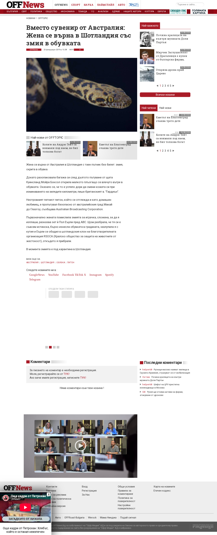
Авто (121, 4)
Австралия (32, 262)
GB (144, 392)
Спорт (75, 4)
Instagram (95, 274)
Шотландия (47, 262)
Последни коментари (163, 362)
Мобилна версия (55, 506)
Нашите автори (132, 11)
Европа (162, 11)
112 (92, 11)
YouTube (53, 274)
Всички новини (165, 94)
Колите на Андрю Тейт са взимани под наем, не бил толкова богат (60, 148)
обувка (60, 262)
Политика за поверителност (126, 499)
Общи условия (126, 486)
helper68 (147, 369)
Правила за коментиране (125, 492)
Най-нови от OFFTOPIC (47, 137)
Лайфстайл (105, 4)
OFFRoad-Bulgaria (74, 517)
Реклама (51, 490)
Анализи (103, 11)
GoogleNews (36, 274)
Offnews (61, 4)
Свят (24, 11)
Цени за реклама (56, 494)
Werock (92, 517)
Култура (149, 11)
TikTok (79, 274)
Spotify (109, 274)
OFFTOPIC (43, 18)
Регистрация (89, 490)
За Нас (86, 494)
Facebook (68, 274)
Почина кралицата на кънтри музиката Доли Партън (172, 38)
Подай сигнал (128, 517)
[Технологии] (134, 5)
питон (70, 262)
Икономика (68, 11)
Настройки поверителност (126, 507)
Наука (88, 4)
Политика (36, 11)
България (12, 11)
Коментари (40, 361)
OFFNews (34, 50)
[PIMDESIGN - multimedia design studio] (202, 527)
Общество (51, 11)
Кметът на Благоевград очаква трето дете (115, 146)
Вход (85, 486)
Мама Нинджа (108, 517)
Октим (146, 377)
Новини (30, 18)
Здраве (116, 11)
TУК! (67, 374)
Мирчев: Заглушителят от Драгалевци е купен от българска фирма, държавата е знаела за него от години (172, 59)
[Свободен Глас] (178, 12)
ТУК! (83, 377)
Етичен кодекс (162, 490)
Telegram (34, 279)
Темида (82, 11)
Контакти (51, 486)
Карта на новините (164, 486)
